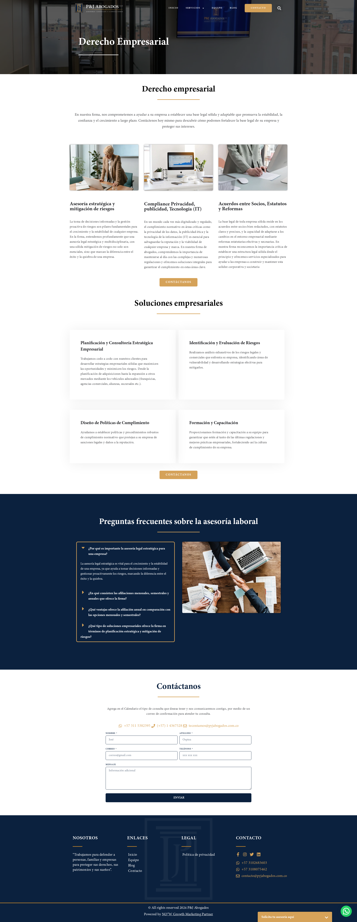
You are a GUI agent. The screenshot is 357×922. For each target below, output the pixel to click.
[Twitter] (252, 854)
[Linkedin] (259, 854)
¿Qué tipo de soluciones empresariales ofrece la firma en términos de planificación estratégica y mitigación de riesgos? (123, 632)
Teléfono (185, 749)
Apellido (185, 733)
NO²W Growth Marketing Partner (187, 914)
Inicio (173, 8)
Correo (110, 749)
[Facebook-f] (238, 854)
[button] (279, 8)
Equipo (217, 8)
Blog (233, 8)
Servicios (193, 8)
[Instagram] (245, 854)
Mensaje (111, 765)
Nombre (111, 733)
